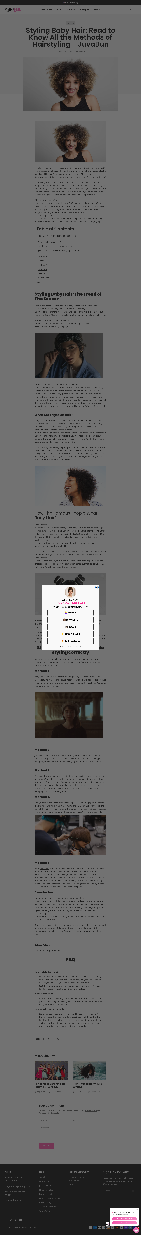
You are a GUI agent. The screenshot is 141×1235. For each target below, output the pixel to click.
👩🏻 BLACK (70, 626)
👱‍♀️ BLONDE (70, 612)
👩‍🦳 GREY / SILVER (70, 634)
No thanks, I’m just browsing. (70, 647)
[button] (136, 1230)
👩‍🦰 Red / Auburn (70, 641)
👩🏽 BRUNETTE (70, 619)
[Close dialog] (97, 587)
